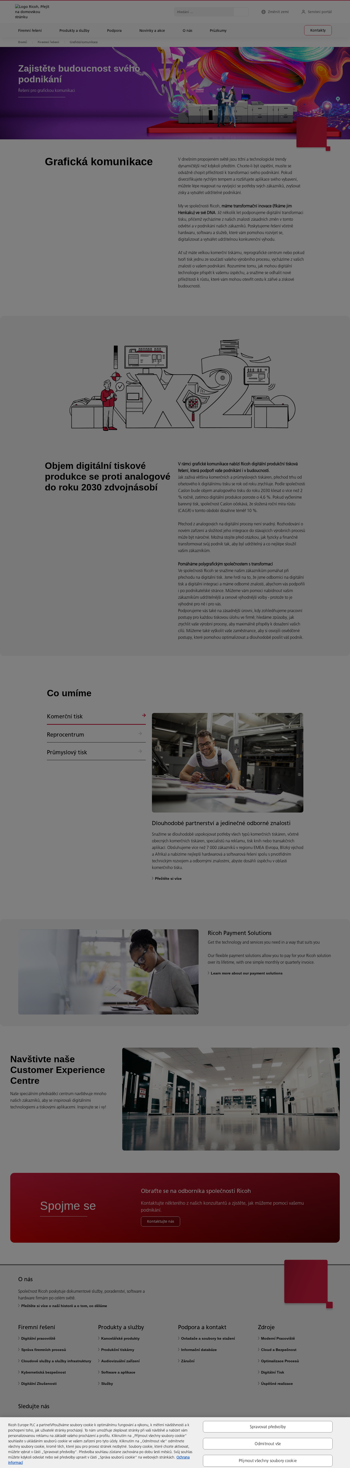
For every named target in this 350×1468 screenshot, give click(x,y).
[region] (175, 1442)
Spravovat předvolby (268, 1426)
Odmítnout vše (268, 1443)
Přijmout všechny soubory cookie (268, 1460)
